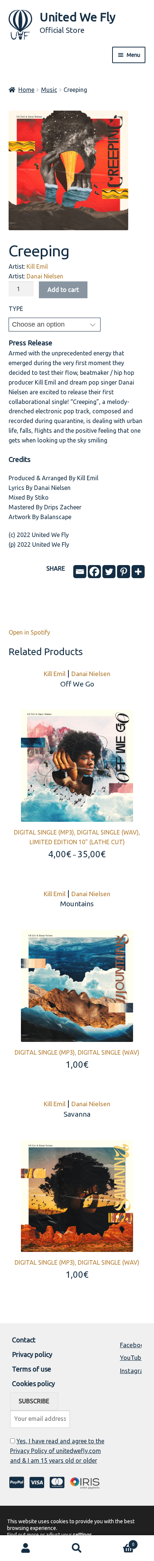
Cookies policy (33, 1383)
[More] (138, 571)
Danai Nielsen (45, 276)
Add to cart (63, 289)
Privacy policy (32, 1354)
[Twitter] (109, 571)
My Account (25, 1548)
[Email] (79, 571)
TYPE (16, 308)
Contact (24, 1339)
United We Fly (78, 17)
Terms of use (31, 1369)
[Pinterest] (123, 571)
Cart (119, 1542)
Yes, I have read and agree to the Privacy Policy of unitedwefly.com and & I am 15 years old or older (57, 1451)
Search (76, 1548)
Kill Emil (37, 266)
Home (26, 89)
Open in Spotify (29, 632)
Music (49, 89)
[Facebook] (94, 571)
